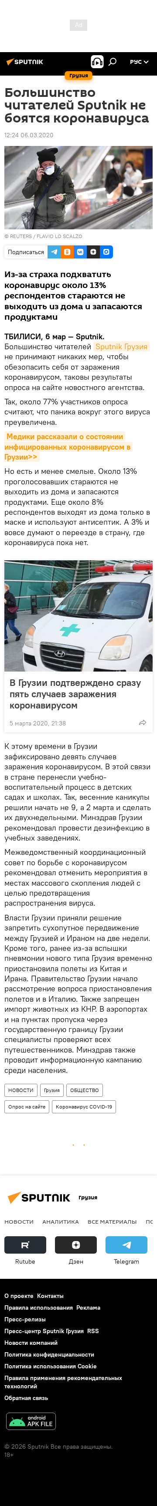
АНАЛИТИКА (60, 1221)
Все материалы (112, 1221)
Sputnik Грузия (121, 346)
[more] (142, 722)
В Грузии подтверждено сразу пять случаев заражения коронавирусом (75, 694)
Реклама (88, 1307)
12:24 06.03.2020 (29, 135)
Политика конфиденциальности (49, 1354)
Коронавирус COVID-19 (84, 1106)
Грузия (52, 1090)
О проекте (19, 1296)
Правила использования (38, 1307)
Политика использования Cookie (50, 1366)
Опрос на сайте (26, 1106)
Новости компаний (31, 1343)
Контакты (50, 1296)
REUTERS (21, 236)
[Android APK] (31, 1422)
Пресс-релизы (25, 1319)
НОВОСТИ (21, 1090)
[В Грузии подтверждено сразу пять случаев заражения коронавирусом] (78, 616)
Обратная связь (26, 1398)
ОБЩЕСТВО (84, 1090)
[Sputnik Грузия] (26, 65)
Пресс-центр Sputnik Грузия (44, 1331)
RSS (93, 1331)
